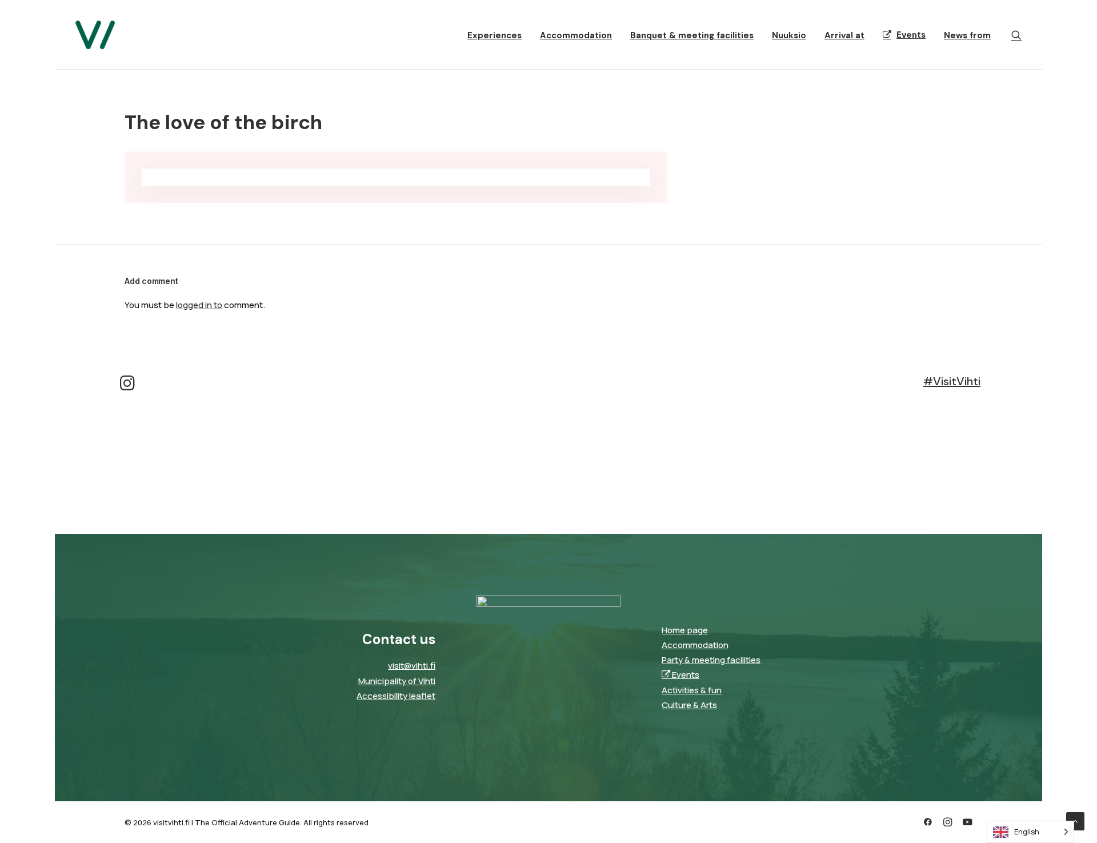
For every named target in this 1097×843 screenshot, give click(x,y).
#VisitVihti (951, 381)
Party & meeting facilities (711, 660)
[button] (1016, 35)
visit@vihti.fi (411, 666)
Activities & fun (692, 690)
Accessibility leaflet (396, 696)
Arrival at (844, 35)
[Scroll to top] (1075, 820)
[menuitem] (494, 36)
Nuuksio (789, 35)
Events (911, 35)
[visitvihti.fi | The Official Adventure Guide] (95, 35)
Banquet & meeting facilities (692, 35)
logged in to (199, 305)
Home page (685, 630)
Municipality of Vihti (396, 681)
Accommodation (576, 35)
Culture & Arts (689, 705)
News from (967, 35)
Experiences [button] (494, 35)
